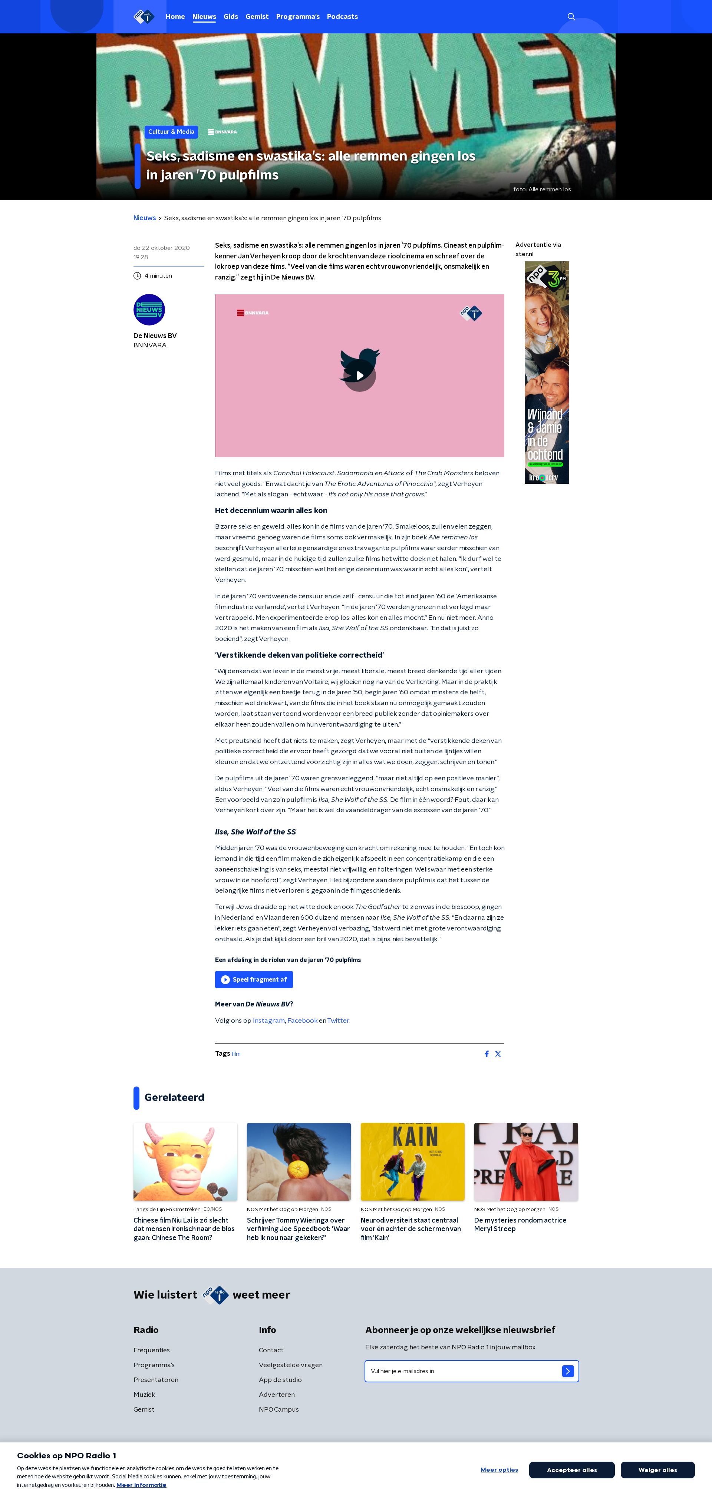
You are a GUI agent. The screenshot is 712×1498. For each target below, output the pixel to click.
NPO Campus (279, 1409)
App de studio (280, 1380)
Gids (231, 17)
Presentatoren (156, 1380)
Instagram (269, 1021)
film (236, 1054)
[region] (359, 375)
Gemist (257, 17)
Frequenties (152, 1350)
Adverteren (277, 1395)
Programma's (298, 17)
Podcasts (342, 17)
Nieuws (204, 17)
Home (175, 17)
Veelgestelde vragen (291, 1365)
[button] (571, 17)
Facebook (302, 1021)
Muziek (144, 1395)
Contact (271, 1350)
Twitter (338, 1021)
